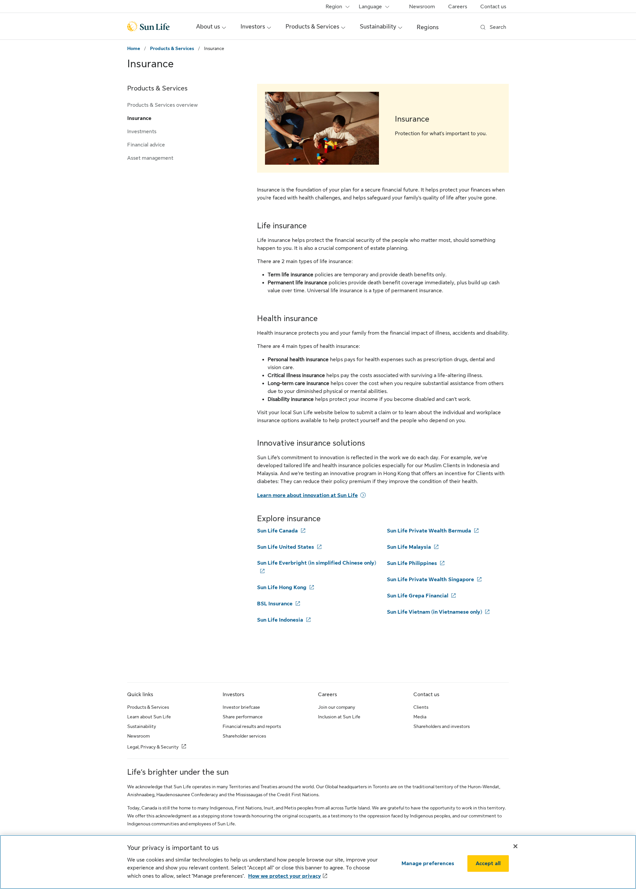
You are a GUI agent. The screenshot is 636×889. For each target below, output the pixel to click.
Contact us (493, 7)
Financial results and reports (252, 726)
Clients (420, 707)
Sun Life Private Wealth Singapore (430, 580)
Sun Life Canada (277, 531)
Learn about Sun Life (149, 716)
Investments (141, 132)
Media (419, 716)
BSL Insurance (274, 604)
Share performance (243, 716)
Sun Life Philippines (412, 563)
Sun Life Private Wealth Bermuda (429, 531)
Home (133, 48)
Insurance (139, 118)
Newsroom (422, 7)
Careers (457, 7)
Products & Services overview (162, 105)
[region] (318, 862)
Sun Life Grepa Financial (417, 596)
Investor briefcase (241, 707)
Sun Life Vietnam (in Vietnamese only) (434, 612)
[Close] (515, 846)
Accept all (488, 863)
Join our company (336, 707)
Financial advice (146, 145)
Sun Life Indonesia (280, 620)
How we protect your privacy (284, 876)
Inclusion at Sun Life (339, 716)
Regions (428, 27)
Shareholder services (244, 736)
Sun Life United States (285, 547)
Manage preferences (427, 863)
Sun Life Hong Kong (281, 587)
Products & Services (172, 48)
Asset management (150, 158)
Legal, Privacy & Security (153, 747)
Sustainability (141, 726)
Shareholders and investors (441, 726)
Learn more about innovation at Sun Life (307, 495)
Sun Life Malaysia (409, 547)
